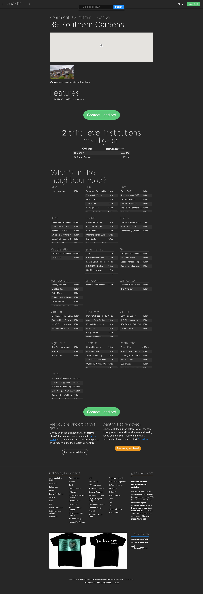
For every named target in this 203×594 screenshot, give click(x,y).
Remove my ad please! (128, 448)
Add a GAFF (193, 4)
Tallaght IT (113, 488)
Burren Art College (56, 494)
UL (110, 506)
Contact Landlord (101, 115)
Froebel (72, 482)
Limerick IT (73, 504)
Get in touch (143, 439)
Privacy (120, 579)
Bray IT (52, 491)
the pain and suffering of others (106, 583)
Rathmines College (96, 495)
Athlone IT (53, 484)
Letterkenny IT (74, 501)
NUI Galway (93, 482)
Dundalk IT (53, 517)
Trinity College (114, 495)
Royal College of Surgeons (95, 500)
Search (118, 6)
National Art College (77, 522)
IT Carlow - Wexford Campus (77, 496)
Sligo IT (92, 511)
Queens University (96, 492)
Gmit (71, 485)
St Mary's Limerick (116, 478)
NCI (90, 478)
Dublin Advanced (55, 508)
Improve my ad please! (75, 452)
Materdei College (75, 519)
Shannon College (95, 508)
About (180, 4)
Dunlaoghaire (74, 478)
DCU (51, 501)
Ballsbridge (53, 487)
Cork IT (52, 497)
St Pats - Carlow (115, 485)
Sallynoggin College (96, 504)
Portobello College (96, 488)
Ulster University (115, 509)
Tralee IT (112, 492)
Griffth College (74, 488)
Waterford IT (114, 513)
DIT (50, 504)
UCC (111, 499)
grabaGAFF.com (16, 3)
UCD (111, 502)
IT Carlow (73, 492)
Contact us (129, 579)
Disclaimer (111, 579)
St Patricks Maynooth (117, 482)
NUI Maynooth (95, 485)
